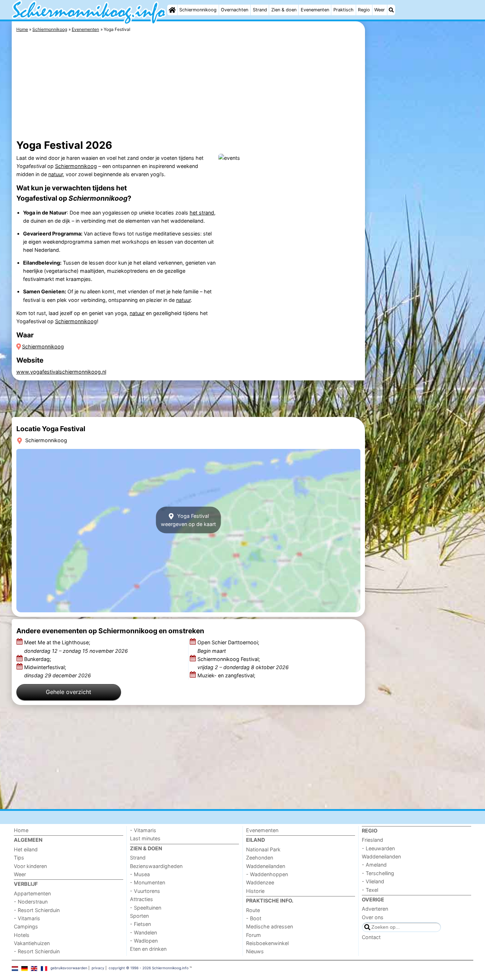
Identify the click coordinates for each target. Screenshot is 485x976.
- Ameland (374, 865)
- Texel (370, 890)
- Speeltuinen (145, 908)
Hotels (21, 935)
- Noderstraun (31, 902)
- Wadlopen (144, 941)
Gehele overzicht (68, 691)
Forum (253, 935)
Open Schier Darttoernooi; (228, 646)
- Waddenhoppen (267, 874)
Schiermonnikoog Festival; (243, 663)
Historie (255, 891)
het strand (202, 213)
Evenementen (315, 9)
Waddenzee (260, 882)
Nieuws (255, 951)
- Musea (140, 874)
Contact (371, 937)
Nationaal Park (263, 849)
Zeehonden (259, 858)
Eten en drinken (148, 949)
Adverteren (375, 909)
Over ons (372, 917)
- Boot (253, 918)
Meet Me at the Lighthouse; (76, 646)
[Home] (172, 10)
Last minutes (145, 838)
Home (21, 830)
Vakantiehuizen (32, 943)
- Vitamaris (27, 918)
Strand (260, 9)
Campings (26, 926)
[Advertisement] (420, 184)
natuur (55, 174)
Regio (364, 9)
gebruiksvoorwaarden (68, 968)
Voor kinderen (30, 866)
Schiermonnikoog (198, 9)
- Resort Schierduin (37, 910)
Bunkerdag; (38, 659)
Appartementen (32, 893)
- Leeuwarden (378, 848)
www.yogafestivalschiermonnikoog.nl (61, 372)
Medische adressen (269, 926)
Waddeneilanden (265, 866)
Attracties (141, 899)
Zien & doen (283, 9)
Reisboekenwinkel (267, 943)
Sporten (139, 916)
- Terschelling (378, 873)
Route (253, 910)
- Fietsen (140, 924)
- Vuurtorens (145, 891)
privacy (98, 968)
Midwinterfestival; (57, 671)
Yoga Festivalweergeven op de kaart (188, 520)
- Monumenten (147, 882)
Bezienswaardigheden (156, 866)
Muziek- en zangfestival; (227, 675)
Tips (19, 858)
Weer (379, 9)
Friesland (372, 840)
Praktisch (343, 9)
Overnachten (234, 9)
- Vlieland (373, 881)
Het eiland (26, 849)
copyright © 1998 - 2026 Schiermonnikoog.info (149, 968)
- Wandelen (143, 932)
